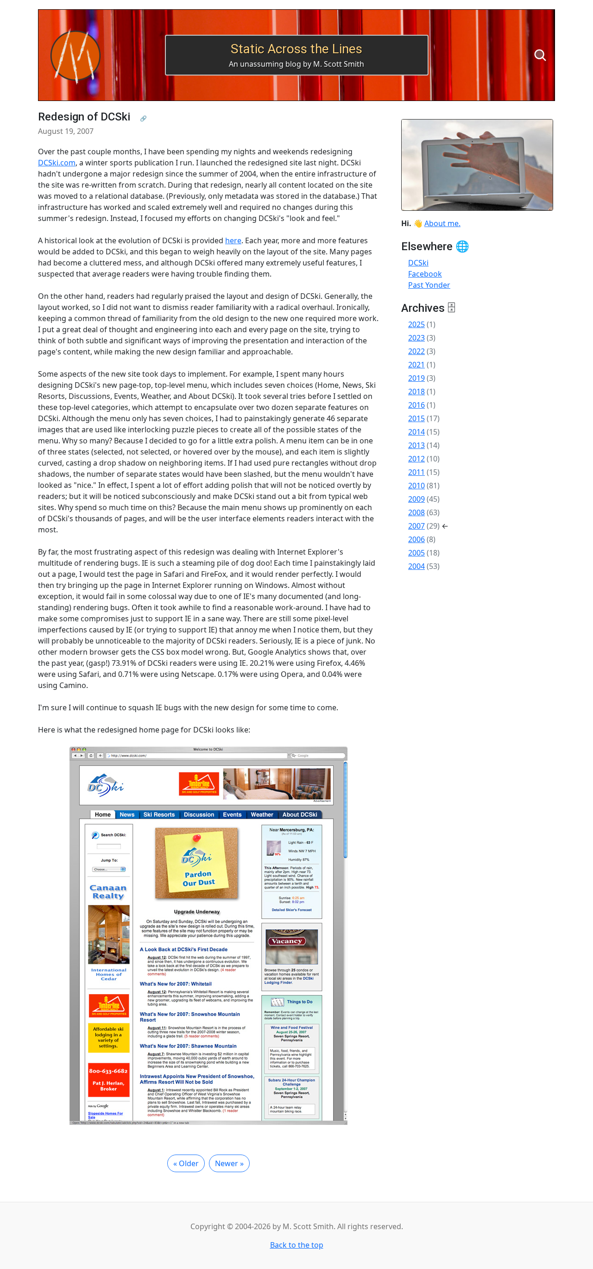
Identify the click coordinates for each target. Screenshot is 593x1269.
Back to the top (296, 1245)
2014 (416, 432)
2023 (416, 338)
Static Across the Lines (296, 49)
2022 (416, 351)
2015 (416, 418)
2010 (416, 485)
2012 (416, 459)
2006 (416, 539)
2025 (416, 324)
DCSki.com (57, 163)
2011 (416, 472)
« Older (186, 1163)
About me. (442, 223)
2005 (416, 553)
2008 (416, 512)
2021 (416, 365)
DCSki (418, 263)
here (233, 240)
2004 (416, 566)
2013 (416, 445)
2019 (416, 378)
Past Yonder (429, 285)
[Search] (540, 55)
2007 (416, 526)
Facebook (425, 274)
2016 (416, 405)
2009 (416, 499)
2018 (416, 391)
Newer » (229, 1163)
